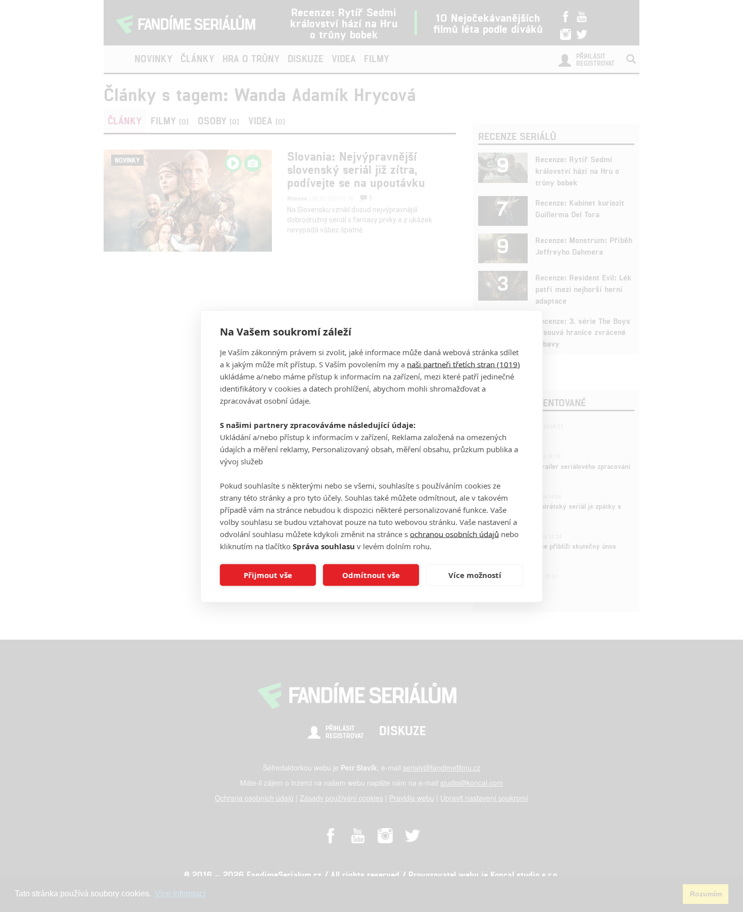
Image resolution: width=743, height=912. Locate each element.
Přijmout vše (268, 575)
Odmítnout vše (371, 575)
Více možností (474, 575)
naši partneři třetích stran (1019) (463, 364)
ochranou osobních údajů (454, 534)
